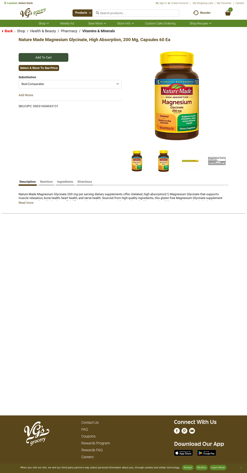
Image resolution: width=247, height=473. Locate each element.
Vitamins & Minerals (98, 31)
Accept (188, 467)
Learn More (218, 467)
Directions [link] (85, 181)
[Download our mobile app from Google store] (206, 452)
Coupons (88, 436)
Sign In (163, 3)
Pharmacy (69, 31)
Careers (239, 3)
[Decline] (240, 467)
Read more (26, 202)
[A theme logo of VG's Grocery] (33, 13)
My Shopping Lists (203, 3)
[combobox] (82, 13)
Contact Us (90, 422)
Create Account (179, 3)
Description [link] (28, 181)
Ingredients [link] (65, 181)
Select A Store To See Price (39, 68)
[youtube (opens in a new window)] (192, 432)
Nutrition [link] (46, 181)
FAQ (84, 429)
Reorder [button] (205, 12)
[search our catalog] (96, 13)
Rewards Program (95, 443)
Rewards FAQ (92, 450)
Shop (21, 31)
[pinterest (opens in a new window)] (184, 432)
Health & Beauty (43, 31)
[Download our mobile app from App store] (183, 452)
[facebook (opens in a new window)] (177, 432)
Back (8, 31)
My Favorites (224, 3)
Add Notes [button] (26, 95)
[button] (136, 161)
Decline (201, 467)
